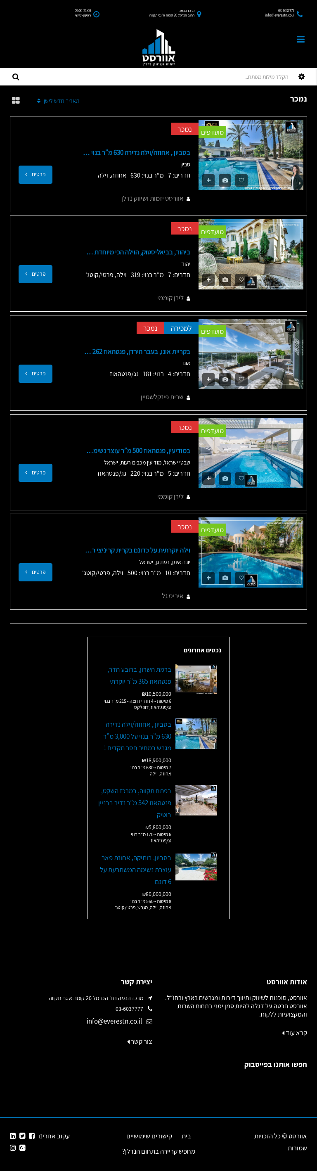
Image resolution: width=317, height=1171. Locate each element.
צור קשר (141, 1041)
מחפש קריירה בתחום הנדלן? (158, 1151)
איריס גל (173, 595)
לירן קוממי (170, 297)
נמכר (184, 129)
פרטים (38, 174)
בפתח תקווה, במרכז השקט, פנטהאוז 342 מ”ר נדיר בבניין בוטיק (134, 802)
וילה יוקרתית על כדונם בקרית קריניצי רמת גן (136, 550)
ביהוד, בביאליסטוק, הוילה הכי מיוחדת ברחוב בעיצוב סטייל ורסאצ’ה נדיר (136, 251)
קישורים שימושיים (149, 1135)
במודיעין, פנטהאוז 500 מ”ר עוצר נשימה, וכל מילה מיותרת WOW (136, 450)
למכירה (181, 328)
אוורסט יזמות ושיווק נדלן (152, 198)
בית (186, 1135)
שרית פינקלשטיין (162, 396)
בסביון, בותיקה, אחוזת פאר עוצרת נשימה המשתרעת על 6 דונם (135, 869)
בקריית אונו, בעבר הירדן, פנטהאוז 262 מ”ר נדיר (136, 351)
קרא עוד (295, 1032)
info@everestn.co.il (114, 1021)
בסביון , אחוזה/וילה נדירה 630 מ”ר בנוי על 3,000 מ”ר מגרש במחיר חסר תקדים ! (136, 152)
